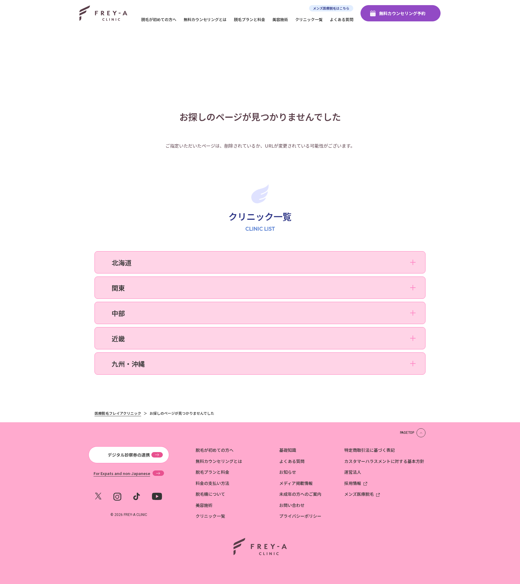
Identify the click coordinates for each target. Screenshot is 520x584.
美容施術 (280, 19)
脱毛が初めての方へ (158, 19)
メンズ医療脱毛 (359, 494)
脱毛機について (210, 494)
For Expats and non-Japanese (122, 473)
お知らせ (287, 472)
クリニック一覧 (309, 19)
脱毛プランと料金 (249, 19)
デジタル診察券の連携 (129, 455)
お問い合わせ (292, 505)
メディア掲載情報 (296, 483)
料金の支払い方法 (212, 483)
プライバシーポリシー (300, 516)
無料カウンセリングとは (205, 19)
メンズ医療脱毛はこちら (331, 8)
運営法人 (352, 472)
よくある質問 (341, 19)
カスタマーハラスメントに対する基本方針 (384, 461)
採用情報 (352, 483)
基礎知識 (287, 450)
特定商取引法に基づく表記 (369, 450)
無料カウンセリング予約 (402, 13)
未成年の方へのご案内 (300, 494)
